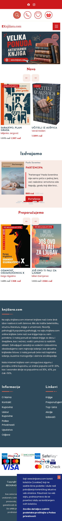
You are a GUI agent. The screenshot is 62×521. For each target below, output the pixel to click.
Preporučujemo (31, 213)
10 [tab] (31, 203)
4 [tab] (41, 201)
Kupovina (7, 407)
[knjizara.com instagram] (34, 4)
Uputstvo (7, 430)
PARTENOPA (34, 168)
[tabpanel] (31, 48)
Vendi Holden (38, 130)
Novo (31, 69)
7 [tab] (30, 202)
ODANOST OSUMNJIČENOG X (12, 271)
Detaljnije (34, 199)
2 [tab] (34, 60)
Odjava (6, 434)
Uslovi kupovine (7, 414)
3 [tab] (35, 201)
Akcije (49, 412)
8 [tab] (36, 202)
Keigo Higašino (8, 276)
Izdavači (50, 417)
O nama (6, 397)
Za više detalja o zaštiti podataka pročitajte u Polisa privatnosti (39, 513)
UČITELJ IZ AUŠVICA (44, 128)
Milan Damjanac (40, 276)
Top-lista (51, 407)
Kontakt (6, 402)
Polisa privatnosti (8, 423)
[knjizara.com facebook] (28, 4)
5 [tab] (18, 202)
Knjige (49, 397)
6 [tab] (24, 202)
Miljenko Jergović (10, 133)
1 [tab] (26, 60)
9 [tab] (42, 202)
